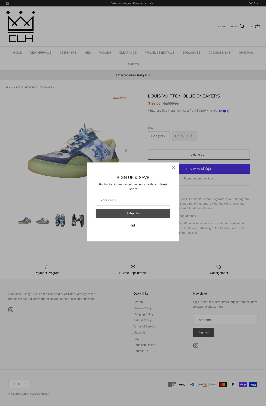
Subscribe (133, 213)
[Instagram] (133, 225)
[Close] (173, 167)
